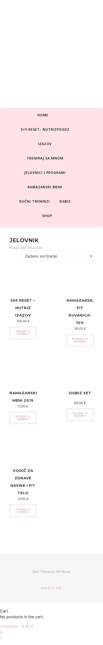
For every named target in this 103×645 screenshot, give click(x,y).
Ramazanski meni (45, 187)
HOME (42, 115)
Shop (47, 215)
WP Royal (63, 572)
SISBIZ (65, 201)
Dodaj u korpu (23, 333)
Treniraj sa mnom (45, 158)
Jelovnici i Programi (45, 172)
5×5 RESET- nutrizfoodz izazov (45, 136)
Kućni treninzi (34, 201)
